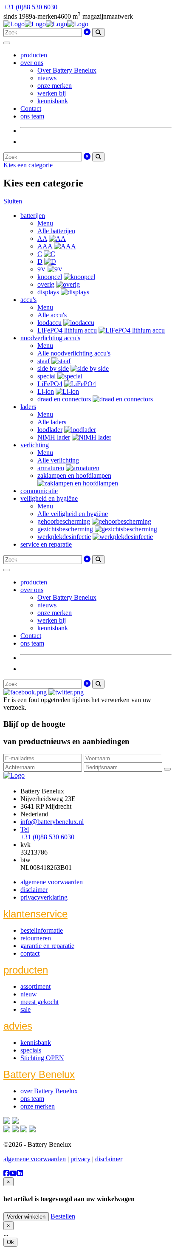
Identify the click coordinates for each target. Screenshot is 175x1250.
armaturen (50, 467)
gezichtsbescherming (65, 529)
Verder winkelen (26, 1216)
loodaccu (49, 322)
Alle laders (51, 422)
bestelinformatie (41, 930)
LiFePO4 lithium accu (67, 330)
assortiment (35, 986)
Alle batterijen (56, 230)
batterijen (32, 215)
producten (33, 55)
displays (48, 292)
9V (41, 269)
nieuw (28, 994)
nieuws (46, 78)
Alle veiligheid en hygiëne (72, 513)
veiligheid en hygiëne (49, 498)
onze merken (54, 85)
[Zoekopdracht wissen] (87, 32)
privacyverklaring (44, 897)
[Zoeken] (98, 32)
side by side (53, 368)
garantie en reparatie (47, 945)
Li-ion (45, 391)
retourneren (35, 938)
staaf (43, 360)
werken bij (51, 93)
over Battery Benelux (49, 1091)
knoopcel (49, 276)
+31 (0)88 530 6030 (30, 7)
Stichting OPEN (42, 1057)
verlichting (34, 445)
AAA (44, 246)
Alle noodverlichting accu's (73, 353)
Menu (45, 223)
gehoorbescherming (63, 521)
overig (45, 284)
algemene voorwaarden (51, 882)
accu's (28, 299)
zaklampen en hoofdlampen (74, 475)
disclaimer (34, 889)
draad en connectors (64, 399)
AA (42, 238)
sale (25, 1009)
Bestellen (63, 1216)
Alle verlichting (58, 460)
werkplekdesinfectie (64, 536)
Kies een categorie (28, 165)
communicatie (39, 490)
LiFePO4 (49, 383)
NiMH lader (53, 437)
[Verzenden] (167, 769)
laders (28, 406)
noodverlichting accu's (50, 337)
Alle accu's (52, 315)
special (46, 376)
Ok (10, 1242)
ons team (32, 116)
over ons (31, 62)
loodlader (49, 429)
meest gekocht (39, 1001)
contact (30, 953)
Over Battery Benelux (66, 70)
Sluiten (12, 201)
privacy (80, 1159)
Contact (30, 108)
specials (30, 1050)
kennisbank (52, 100)
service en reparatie (46, 544)
